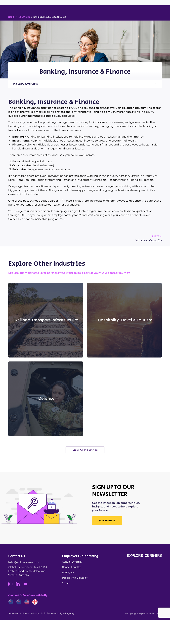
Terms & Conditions (18, 613)
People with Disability (74, 577)
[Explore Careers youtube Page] (26, 585)
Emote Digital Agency (63, 613)
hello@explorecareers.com (23, 562)
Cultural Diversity (72, 561)
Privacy (35, 613)
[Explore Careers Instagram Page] (12, 585)
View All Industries (85, 449)
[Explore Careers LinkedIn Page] (19, 585)
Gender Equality (71, 567)
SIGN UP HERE (107, 520)
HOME (11, 17)
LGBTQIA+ (68, 572)
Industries (24, 17)
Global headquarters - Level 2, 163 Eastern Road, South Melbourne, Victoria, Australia (27, 571)
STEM (65, 583)
